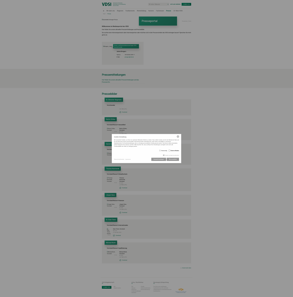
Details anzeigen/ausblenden (172, 155)
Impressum (128, 159)
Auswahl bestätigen (159, 159)
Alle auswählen (173, 159)
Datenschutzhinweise (119, 159)
